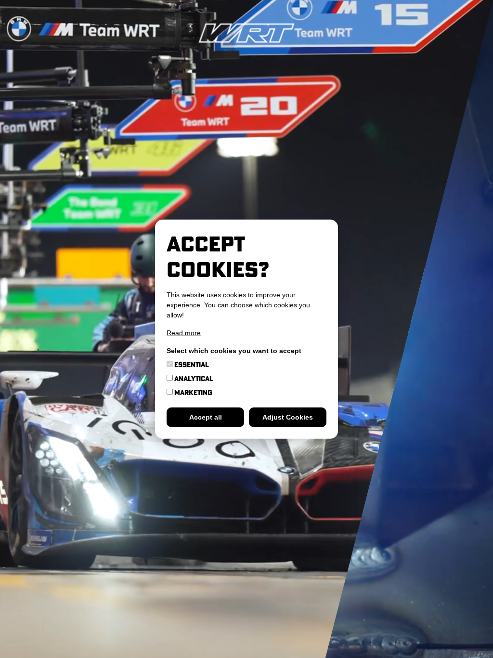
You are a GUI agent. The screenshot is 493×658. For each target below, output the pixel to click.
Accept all (205, 417)
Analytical (193, 378)
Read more (184, 332)
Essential (191, 364)
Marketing (192, 392)
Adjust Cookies (287, 417)
